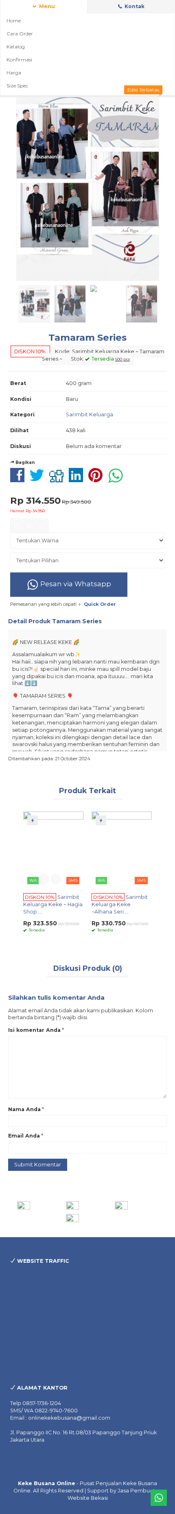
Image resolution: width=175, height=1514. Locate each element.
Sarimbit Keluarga (89, 414)
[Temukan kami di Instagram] (39, 1205)
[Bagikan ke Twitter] (39, 479)
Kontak (133, 6)
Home (14, 20)
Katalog (16, 47)
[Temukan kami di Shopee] (88, 1205)
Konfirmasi (19, 60)
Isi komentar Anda (34, 1030)
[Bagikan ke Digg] (58, 479)
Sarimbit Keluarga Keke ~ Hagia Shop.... (53, 904)
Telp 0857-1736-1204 (35, 1403)
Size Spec (17, 86)
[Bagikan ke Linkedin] (78, 479)
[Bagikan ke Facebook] (19, 479)
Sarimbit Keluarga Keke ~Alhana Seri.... (120, 904)
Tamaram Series (87, 337)
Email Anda (24, 1136)
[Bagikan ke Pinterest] (97, 479)
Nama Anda (24, 1109)
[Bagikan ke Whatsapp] (117, 479)
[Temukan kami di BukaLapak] (88, 1218)
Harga (14, 73)
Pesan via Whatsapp (75, 584)
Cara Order (20, 33)
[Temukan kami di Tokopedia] (136, 1205)
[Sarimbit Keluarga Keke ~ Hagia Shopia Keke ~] (53, 849)
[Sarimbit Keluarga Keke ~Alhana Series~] (122, 849)
